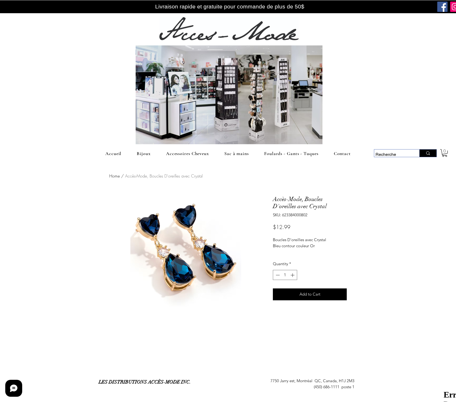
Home (114, 176)
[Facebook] (442, 7)
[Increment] (293, 275)
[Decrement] (277, 275)
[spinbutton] (285, 275)
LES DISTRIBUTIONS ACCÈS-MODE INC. (145, 382)
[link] (444, 153)
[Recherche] (427, 153)
